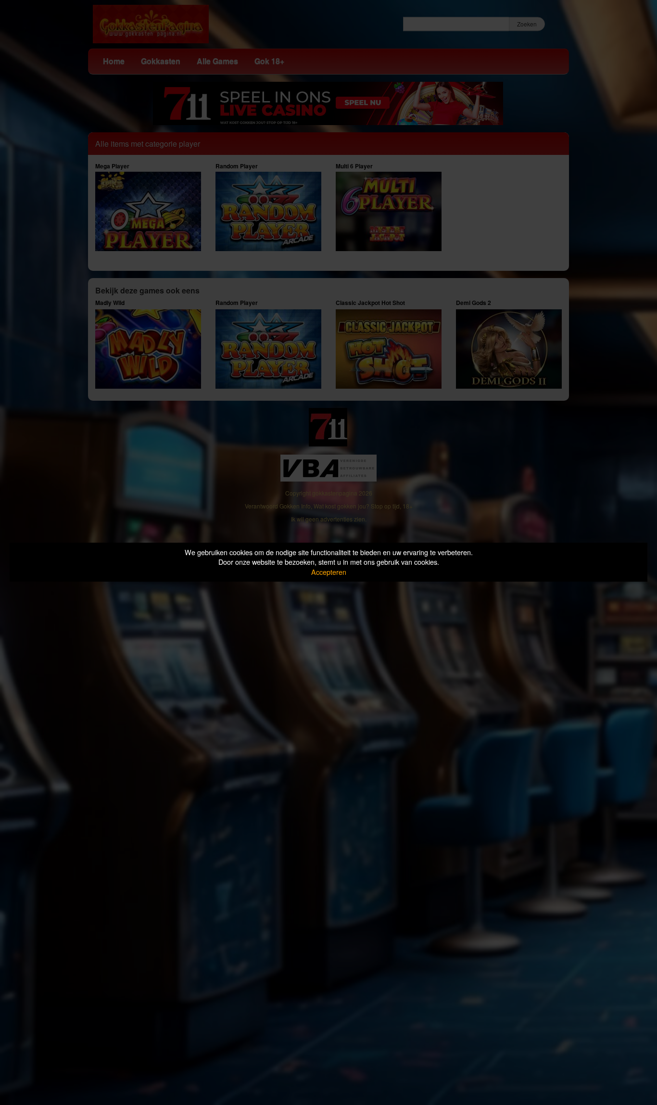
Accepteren (328, 572)
